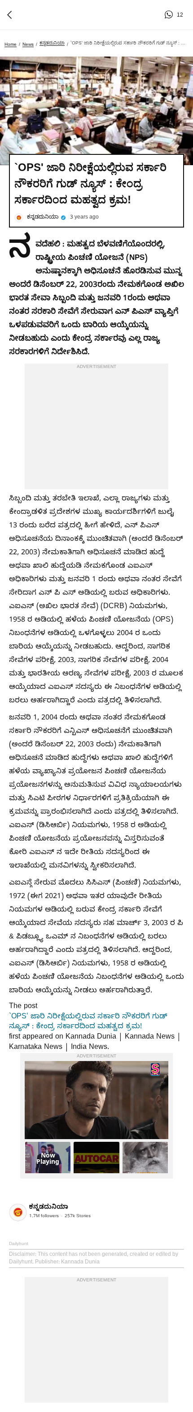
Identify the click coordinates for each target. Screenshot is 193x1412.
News (28, 44)
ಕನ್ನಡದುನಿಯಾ (52, 42)
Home (10, 44)
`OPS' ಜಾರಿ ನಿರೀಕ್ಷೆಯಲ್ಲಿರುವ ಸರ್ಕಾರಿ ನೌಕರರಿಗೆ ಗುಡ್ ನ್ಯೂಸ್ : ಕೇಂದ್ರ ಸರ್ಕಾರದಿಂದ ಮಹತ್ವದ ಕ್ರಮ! (88, 1022)
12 (170, 15)
